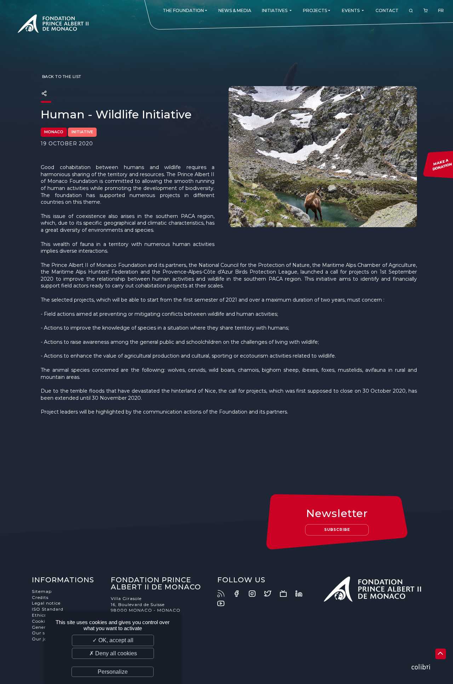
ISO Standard (47, 609)
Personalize (113, 672)
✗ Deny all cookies (113, 653)
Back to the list (61, 76)
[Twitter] (271, 594)
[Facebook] (240, 594)
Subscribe (337, 529)
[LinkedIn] (302, 594)
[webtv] (287, 594)
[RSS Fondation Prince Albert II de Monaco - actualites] (224, 594)
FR (441, 10)
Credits (40, 597)
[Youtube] (224, 604)
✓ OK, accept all (112, 640)
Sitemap (42, 591)
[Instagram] (255, 594)
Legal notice (46, 603)
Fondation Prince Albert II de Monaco (53, 24)
